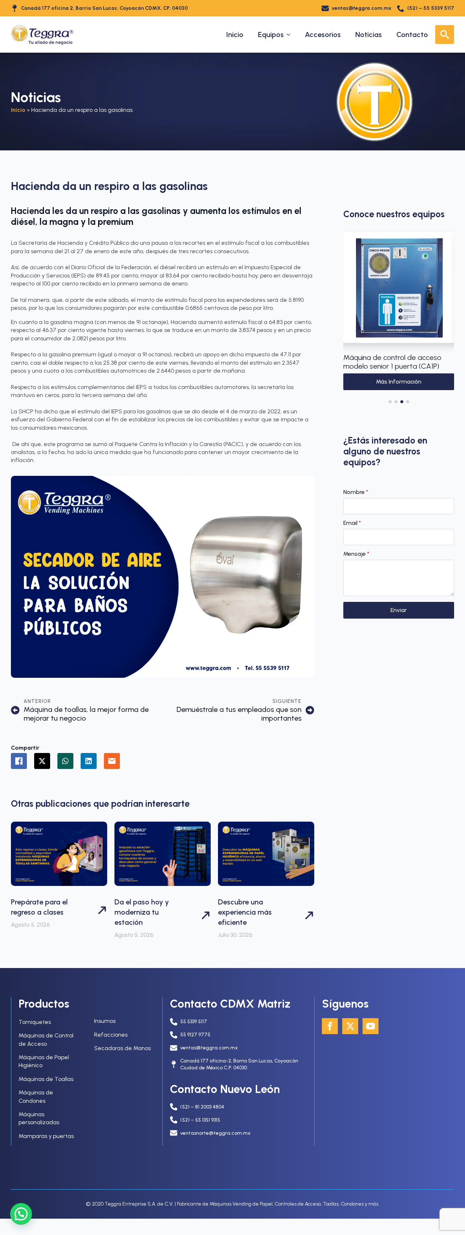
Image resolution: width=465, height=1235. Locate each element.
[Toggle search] (444, 34)
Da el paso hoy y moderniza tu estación (141, 912)
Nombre (355, 492)
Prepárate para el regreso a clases (39, 907)
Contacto (412, 34)
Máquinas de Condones (36, 1096)
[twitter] (350, 1026)
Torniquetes (35, 1022)
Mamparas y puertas (46, 1136)
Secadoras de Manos (122, 1048)
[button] (351, 316)
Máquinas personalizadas (39, 1118)
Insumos (105, 1020)
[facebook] (330, 1026)
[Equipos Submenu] (291, 34)
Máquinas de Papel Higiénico (44, 1061)
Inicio (234, 34)
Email (352, 523)
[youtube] (371, 1026)
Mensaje (356, 554)
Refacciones (111, 1034)
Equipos (271, 34)
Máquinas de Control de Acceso (46, 1039)
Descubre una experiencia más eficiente (245, 912)
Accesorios (323, 34)
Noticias (368, 34)
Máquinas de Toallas (46, 1079)
